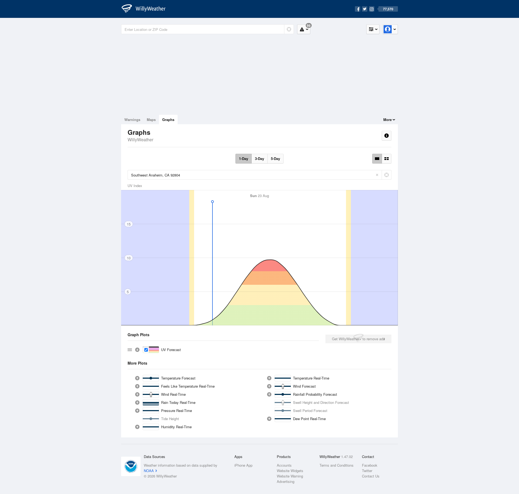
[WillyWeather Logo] (146, 9)
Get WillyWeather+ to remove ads (358, 338)
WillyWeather (140, 139)
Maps (151, 119)
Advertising (285, 481)
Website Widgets (290, 470)
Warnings (132, 119)
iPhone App (243, 465)
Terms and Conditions (337, 465)
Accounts (284, 465)
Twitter (367, 470)
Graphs (168, 119)
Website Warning (290, 476)
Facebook (369, 465)
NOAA (149, 470)
